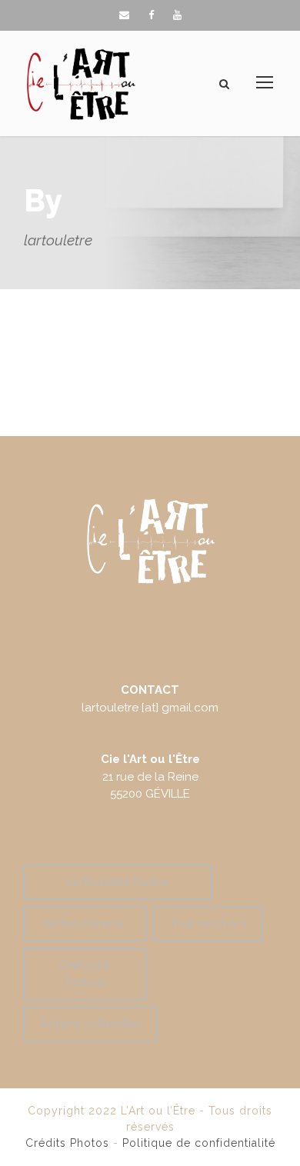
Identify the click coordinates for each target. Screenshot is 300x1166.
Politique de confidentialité (198, 1143)
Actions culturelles (90, 1024)
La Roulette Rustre (117, 882)
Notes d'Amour (85, 924)
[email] (124, 15)
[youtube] (177, 15)
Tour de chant (208, 924)
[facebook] (151, 15)
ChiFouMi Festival (85, 974)
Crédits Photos (67, 1143)
